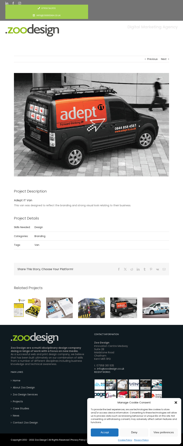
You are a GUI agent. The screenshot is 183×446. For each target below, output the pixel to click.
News (16, 415)
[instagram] (19, 3)
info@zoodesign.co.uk (110, 369)
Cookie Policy (125, 440)
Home (16, 380)
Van (36, 245)
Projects (18, 401)
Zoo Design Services (25, 394)
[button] (176, 402)
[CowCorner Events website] (145, 384)
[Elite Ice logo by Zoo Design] (99, 384)
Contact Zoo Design (25, 422)
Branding (39, 236)
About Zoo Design (24, 387)
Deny (134, 432)
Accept (105, 432)
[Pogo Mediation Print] (156, 384)
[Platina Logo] (133, 384)
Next (164, 59)
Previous (152, 59)
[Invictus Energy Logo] (156, 395)
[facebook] (13, 3)
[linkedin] (6, 3)
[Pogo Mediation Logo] (99, 395)
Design (38, 227)
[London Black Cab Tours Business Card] (122, 395)
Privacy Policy (141, 440)
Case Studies (21, 408)
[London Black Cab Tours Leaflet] (133, 395)
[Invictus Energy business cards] (145, 395)
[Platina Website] (111, 384)
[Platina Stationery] (122, 384)
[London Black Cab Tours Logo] (111, 395)
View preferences (164, 432)
